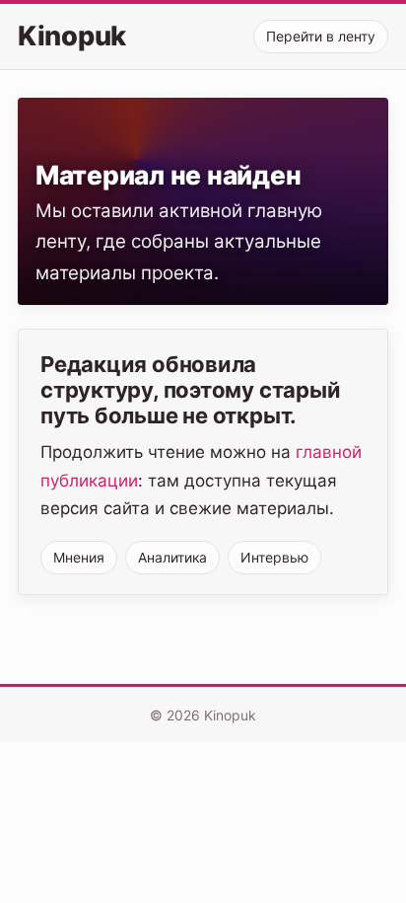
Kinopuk (72, 36)
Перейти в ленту (320, 36)
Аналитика (172, 557)
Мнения (78, 557)
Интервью (274, 557)
